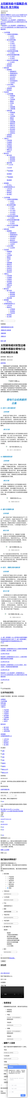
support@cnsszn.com (6, 819)
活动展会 (12, 311)
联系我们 (9, 314)
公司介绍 (9, 305)
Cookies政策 (9, 811)
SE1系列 (12, 221)
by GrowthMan (15, 809)
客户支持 (9, 290)
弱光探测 (9, 270)
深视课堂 (6, 300)
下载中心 (6, 273)
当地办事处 (7, 731)
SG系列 (12, 206)
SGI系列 (12, 208)
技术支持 (12, 296)
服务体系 (12, 292)
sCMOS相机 (10, 246)
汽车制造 (9, 255)
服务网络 (12, 294)
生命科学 (9, 268)
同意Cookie (4, 853)
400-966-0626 (4, 824)
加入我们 (9, 316)
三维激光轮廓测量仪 (12, 199)
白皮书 (9, 286)
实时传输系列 (13, 242)
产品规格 (9, 283)
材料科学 (9, 272)
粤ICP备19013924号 (6, 809)
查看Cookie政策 (5, 849)
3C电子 (9, 253)
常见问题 (9, 298)
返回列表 (3, 363)
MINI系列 (12, 238)
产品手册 (9, 275)
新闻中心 (9, 307)
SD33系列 (12, 214)
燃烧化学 (9, 264)
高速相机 (9, 231)
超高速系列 (13, 233)
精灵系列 (12, 240)
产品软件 (9, 279)
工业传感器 (7, 197)
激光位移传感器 (11, 205)
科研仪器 (6, 229)
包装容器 (9, 262)
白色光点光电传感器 (12, 225)
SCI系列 (12, 218)
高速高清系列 (13, 234)
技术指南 (9, 281)
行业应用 (6, 249)
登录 (2, 341)
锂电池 (9, 257)
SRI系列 (12, 203)
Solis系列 (12, 247)
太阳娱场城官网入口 (9, 303)
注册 (4, 341)
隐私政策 (15, 811)
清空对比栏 (6, 973)
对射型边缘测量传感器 (13, 219)
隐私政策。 (12, 958)
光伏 (8, 260)
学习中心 (9, 301)
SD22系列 (12, 212)
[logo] (14, 24)
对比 (2, 973)
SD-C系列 (12, 210)
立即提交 (3, 961)
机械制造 (9, 251)
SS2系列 (12, 227)
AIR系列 (12, 244)
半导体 (9, 259)
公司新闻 (12, 309)
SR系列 (12, 201)
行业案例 (9, 277)
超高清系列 (13, 236)
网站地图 (20, 811)
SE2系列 (12, 223)
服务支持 (6, 288)
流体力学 (9, 266)
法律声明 (3, 811)
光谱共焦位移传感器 (12, 216)
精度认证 (9, 285)
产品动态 (12, 313)
